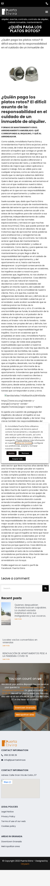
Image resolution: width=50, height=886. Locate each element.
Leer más (18, 619)
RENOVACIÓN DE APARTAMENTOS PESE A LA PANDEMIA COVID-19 (25, 655)
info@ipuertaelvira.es (13, 690)
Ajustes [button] (11, 453)
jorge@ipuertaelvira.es (31, 687)
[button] (46, 12)
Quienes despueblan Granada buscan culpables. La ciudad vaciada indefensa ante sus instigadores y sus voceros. (30, 610)
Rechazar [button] (25, 453)
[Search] (45, 588)
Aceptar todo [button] (17, 459)
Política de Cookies (23, 443)
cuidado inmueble (17, 22)
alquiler (5, 19)
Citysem (25, 863)
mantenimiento (34, 22)
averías (13, 19)
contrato (22, 19)
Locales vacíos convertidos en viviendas (20, 641)
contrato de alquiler (38, 19)
